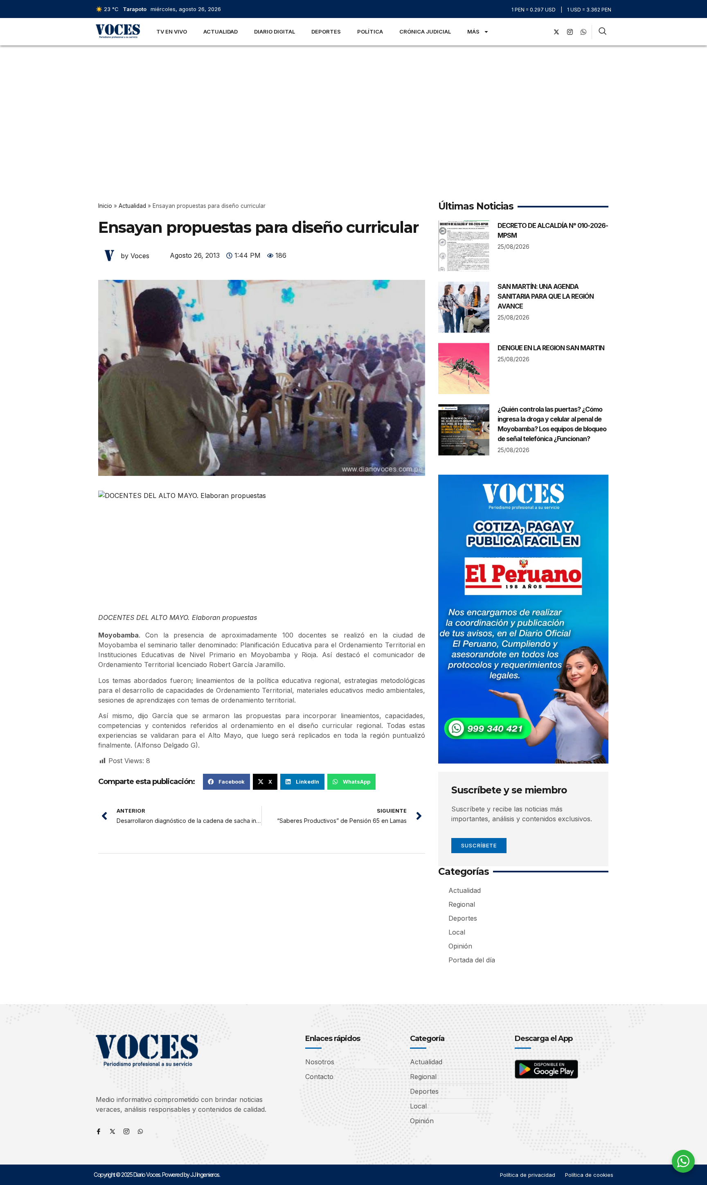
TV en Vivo (171, 31)
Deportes (326, 31)
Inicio (105, 206)
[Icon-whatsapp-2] (583, 32)
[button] (226, 781)
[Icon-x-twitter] (112, 1131)
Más (473, 31)
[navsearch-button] (602, 32)
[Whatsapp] (140, 1131)
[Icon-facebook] (98, 1131)
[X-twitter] (556, 32)
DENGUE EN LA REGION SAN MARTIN (551, 348)
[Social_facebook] (543, 32)
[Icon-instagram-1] (570, 32)
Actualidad (220, 31)
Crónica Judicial (425, 31)
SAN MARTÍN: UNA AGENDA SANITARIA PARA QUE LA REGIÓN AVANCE (546, 296)
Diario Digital (274, 31)
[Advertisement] (353, 107)
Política (370, 31)
